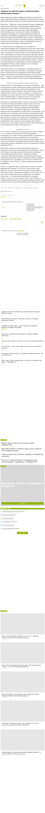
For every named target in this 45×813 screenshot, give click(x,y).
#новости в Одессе (12, 187)
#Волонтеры (31, 187)
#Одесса (36, 187)
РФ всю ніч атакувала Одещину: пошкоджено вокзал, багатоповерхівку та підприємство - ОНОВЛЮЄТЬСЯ (19, 461)
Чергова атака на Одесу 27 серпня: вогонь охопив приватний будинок (22, 341)
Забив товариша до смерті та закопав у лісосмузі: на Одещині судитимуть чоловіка (19, 319)
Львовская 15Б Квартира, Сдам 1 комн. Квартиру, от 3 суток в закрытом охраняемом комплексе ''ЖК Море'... (20, 724)
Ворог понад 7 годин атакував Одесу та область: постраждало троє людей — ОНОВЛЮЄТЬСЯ (21, 361)
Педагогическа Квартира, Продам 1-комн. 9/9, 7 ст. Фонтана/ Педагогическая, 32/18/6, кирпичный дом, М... (20, 637)
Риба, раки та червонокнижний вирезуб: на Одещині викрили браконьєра (19, 334)
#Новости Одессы (4, 187)
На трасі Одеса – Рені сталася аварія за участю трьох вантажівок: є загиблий (21, 347)
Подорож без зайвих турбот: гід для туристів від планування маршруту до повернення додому (19, 326)
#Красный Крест (19, 187)
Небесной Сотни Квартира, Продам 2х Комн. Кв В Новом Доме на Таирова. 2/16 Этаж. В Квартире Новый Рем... (21, 666)
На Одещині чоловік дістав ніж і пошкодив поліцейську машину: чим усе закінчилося (22, 354)
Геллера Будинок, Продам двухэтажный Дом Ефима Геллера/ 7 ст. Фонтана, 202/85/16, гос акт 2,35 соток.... (21, 753)
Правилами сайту (20, 230)
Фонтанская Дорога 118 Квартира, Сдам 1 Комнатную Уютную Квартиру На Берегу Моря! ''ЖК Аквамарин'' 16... (20, 695)
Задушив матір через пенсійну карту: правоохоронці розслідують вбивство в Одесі (20, 312)
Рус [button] (41, 5)
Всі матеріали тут (22, 503)
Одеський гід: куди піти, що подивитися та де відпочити (22, 484)
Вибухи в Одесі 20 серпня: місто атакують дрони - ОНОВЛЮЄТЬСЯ (18, 444)
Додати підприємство (22, 533)
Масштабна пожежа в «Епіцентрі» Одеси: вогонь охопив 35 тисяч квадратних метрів (21, 450)
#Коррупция (25, 187)
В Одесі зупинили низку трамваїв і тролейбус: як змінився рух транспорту (22, 455)
